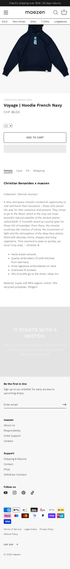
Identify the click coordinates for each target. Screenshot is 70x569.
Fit (27, 170)
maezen (16, 554)
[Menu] (6, 12)
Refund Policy (11, 534)
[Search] (56, 13)
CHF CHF (8, 544)
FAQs (7, 469)
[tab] (10, 171)
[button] (35, 149)
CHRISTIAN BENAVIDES (18, 99)
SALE (4, 21)
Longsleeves (60, 21)
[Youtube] (5, 492)
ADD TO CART (35, 137)
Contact (8, 464)
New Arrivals (19, 21)
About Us (9, 425)
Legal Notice (30, 529)
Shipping (39, 170)
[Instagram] (14, 492)
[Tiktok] (32, 492)
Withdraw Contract (15, 474)
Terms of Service (12, 529)
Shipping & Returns (15, 458)
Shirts (33, 21)
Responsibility (12, 430)
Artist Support (12, 435)
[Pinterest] (23, 492)
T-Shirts (45, 21)
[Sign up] (64, 404)
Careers (8, 440)
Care (19, 170)
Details (8, 170)
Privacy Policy (47, 529)
